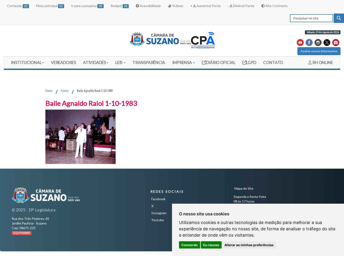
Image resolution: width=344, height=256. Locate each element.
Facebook (158, 199)
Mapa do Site (243, 188)
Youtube (157, 220)
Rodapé (119, 6)
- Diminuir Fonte (241, 6)
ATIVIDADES (94, 62)
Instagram (158, 213)
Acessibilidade (150, 6)
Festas (65, 91)
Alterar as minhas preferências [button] (249, 245)
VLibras (177, 6)
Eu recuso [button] (211, 245)
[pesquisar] (339, 18)
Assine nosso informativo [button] (318, 51)
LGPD (251, 62)
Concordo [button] (189, 245)
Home (48, 91)
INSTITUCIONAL (26, 62)
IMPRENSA (182, 62)
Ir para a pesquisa (86, 6)
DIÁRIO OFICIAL (220, 62)
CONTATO (273, 62)
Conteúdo (17, 6)
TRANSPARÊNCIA (148, 62)
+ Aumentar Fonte (205, 6)
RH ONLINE (322, 62)
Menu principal (49, 6)
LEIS (119, 62)
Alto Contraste (276, 6)
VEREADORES (63, 62)
